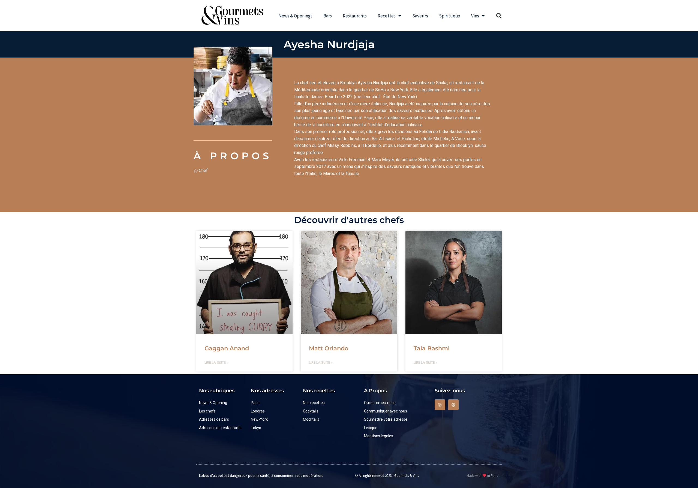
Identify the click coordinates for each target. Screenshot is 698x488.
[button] (499, 15)
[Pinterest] (453, 404)
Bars (327, 16)
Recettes (387, 16)
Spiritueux (449, 16)
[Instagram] (440, 404)
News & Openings (295, 16)
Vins (475, 16)
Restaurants (355, 16)
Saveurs (420, 16)
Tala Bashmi (432, 348)
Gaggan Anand (226, 348)
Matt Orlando (328, 348)
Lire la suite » (216, 363)
